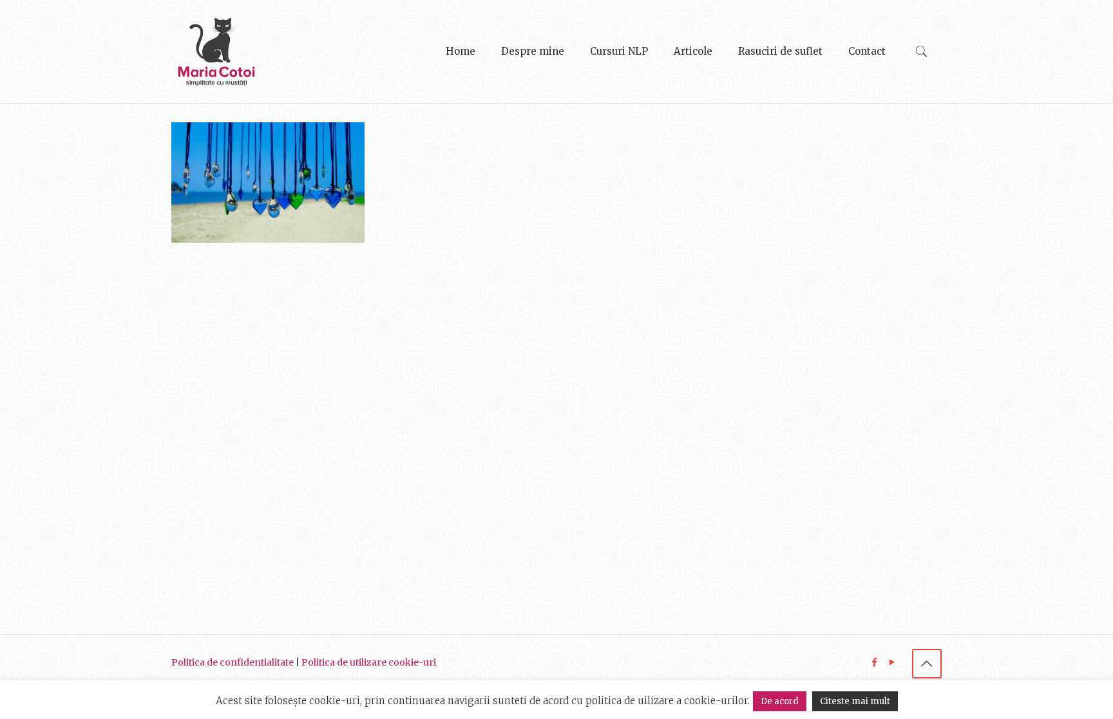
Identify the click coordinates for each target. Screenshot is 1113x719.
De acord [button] (780, 701)
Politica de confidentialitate (232, 662)
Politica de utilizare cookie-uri (368, 662)
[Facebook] (875, 662)
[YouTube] (892, 662)
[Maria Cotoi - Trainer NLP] (216, 51)
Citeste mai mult (855, 701)
